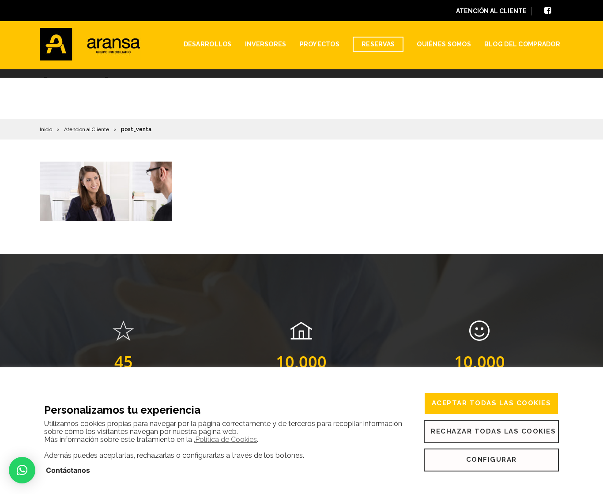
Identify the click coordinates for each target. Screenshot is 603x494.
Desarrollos (208, 44)
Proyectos (320, 44)
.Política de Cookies (225, 439)
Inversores (265, 44)
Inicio (46, 129)
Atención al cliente (491, 11)
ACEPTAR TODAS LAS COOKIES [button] (491, 403)
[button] (22, 470)
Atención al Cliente (86, 129)
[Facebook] (547, 11)
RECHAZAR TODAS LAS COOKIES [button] (493, 431)
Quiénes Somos (444, 44)
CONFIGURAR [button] (491, 460)
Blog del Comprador (522, 44)
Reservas (378, 44)
